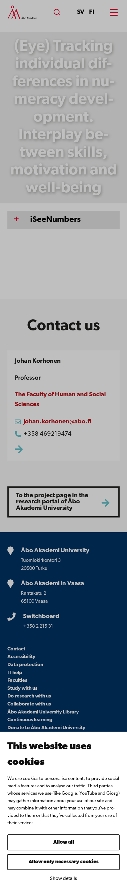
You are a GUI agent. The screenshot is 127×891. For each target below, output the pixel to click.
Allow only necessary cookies (64, 862)
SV (80, 12)
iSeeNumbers (55, 220)
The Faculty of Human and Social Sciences (60, 400)
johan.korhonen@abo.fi (57, 422)
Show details (63, 878)
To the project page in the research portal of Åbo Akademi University (52, 502)
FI (91, 12)
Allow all (63, 842)
